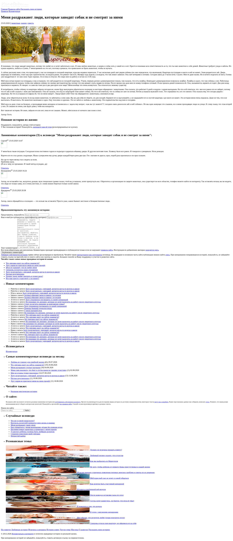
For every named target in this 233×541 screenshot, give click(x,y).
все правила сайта (66, 404)
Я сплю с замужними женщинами (104, 512)
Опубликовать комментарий (12, 252)
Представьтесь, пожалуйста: (13, 215)
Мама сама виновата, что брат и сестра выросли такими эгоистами (38, 370)
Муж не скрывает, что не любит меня (21, 268)
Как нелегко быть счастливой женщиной (107, 484)
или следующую (95, 255)
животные (16, 23)
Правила (4, 11)
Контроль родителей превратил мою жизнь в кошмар (33, 423)
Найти (27, 410)
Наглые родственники (15, 274)
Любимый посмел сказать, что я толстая (106, 455)
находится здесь (152, 250)
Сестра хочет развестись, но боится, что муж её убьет (112, 501)
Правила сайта (14, 9)
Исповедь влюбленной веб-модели (91, 489)
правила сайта (107, 250)
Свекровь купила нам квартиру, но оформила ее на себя (113, 523)
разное (24, 23)
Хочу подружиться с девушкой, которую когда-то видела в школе (33, 272)
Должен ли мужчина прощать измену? (106, 450)
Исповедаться (14, 11)
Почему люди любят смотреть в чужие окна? (24, 276)
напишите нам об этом (42, 127)
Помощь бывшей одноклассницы (38, 308)
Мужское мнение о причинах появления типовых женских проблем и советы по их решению (115, 472)
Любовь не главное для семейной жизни (27, 362)
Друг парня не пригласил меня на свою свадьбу (25, 265)
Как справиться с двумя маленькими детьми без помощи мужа (36, 427)
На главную (6, 530)
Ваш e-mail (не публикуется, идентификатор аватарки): (24, 217)
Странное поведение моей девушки (25, 434)
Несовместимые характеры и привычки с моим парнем (34, 429)
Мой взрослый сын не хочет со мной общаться (109, 478)
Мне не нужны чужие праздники (24, 373)
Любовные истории (19, 530)
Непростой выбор (18, 436)
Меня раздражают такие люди (23, 425)
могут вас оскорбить (161, 402)
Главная (4, 9)
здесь (167, 255)
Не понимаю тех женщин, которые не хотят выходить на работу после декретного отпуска (63, 302)
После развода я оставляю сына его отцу (107, 495)
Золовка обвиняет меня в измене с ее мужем (42, 295)
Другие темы (65, 530)
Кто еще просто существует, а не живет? (22, 278)
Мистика (74, 530)
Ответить (5, 168)
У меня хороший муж (33, 311)
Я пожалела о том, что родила (89, 506)
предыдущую (82, 255)
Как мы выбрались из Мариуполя (104, 461)
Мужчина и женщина (37, 530)
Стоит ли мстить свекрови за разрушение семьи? (44, 304)
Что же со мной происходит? (23, 421)
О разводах (83, 530)
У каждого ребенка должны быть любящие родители (32, 432)
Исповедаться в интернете (23, 534)
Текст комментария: (9, 248)
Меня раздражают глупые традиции (25, 368)
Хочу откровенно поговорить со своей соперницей (47, 300)
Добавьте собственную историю (14, 255)
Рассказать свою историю (31, 9)
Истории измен (52, 530)
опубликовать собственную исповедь (67, 402)
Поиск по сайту (7, 408)
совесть (31, 23)
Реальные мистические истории (24, 391)
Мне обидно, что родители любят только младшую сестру (100, 518)
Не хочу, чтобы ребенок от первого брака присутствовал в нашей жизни (120, 467)
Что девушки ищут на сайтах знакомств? (22, 263)
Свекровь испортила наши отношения (22, 270)
